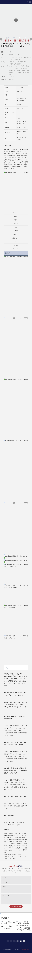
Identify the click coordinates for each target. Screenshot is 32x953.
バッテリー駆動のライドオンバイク (8, 927)
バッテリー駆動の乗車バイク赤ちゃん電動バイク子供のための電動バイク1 (23, 929)
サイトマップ (25, 950)
